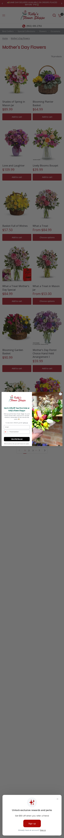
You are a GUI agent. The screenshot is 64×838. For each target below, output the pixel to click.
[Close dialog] (60, 394)
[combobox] (6, 432)
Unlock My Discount (17, 439)
